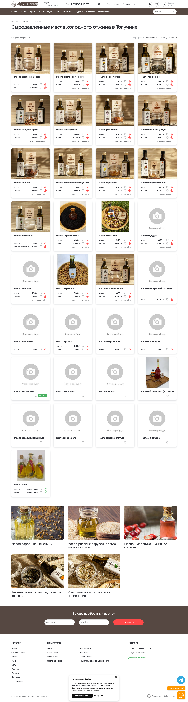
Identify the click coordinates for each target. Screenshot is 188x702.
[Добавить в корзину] (45, 84)
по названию (151, 38)
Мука (49, 11)
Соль (57, 11)
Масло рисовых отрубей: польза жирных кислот (92, 545)
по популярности (167, 38)
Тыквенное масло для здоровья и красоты (36, 594)
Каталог (26, 21)
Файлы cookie (86, 657)
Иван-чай (67, 11)
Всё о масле (113, 4)
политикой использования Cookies (85, 686)
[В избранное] (41, 84)
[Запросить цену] (45, 489)
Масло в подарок (55, 661)
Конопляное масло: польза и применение (89, 594)
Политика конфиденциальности (94, 661)
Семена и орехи (28, 11)
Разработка (156, 696)
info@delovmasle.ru (137, 652)
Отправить (128, 622)
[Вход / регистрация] (149, 4)
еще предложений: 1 (80, 88)
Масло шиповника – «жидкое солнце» (145, 545)
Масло (14, 11)
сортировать (138, 38)
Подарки (79, 11)
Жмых (41, 11)
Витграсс (90, 11)
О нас (101, 4)
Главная (14, 21)
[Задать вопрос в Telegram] (181, 680)
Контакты (84, 653)
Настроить (98, 696)
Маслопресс (104, 11)
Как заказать (85, 648)
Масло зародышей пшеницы (31, 544)
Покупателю (129, 4)
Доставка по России (137, 657)
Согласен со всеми (82, 696)
